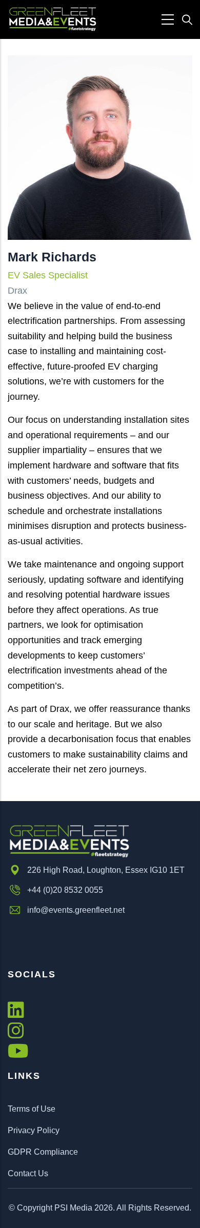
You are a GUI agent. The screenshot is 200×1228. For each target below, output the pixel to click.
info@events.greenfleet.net (76, 910)
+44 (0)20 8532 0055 (65, 890)
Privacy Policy (33, 1130)
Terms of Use (31, 1108)
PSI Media (73, 1207)
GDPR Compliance (43, 1152)
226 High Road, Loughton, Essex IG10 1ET (106, 870)
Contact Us (28, 1173)
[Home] (52, 19)
